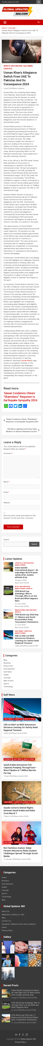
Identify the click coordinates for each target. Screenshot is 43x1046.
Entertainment (9, 669)
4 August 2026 (20, 580)
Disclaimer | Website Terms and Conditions (19, 924)
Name (7, 482)
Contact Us (6, 921)
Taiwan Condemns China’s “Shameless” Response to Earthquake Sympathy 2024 (20, 397)
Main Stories (20, 565)
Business (7, 663)
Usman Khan (26, 361)
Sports (7, 66)
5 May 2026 (19, 646)
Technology (8, 687)
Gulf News (28, 66)
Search (6, 539)
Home (4, 877)
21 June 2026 (20, 625)
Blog (17, 586)
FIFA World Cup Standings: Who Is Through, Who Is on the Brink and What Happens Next (26, 596)
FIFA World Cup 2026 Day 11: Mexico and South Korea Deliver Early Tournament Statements (26, 618)
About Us (5, 911)
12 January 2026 (10, 859)
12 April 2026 (8, 776)
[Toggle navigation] (5, 22)
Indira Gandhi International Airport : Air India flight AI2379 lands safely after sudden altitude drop (26, 573)
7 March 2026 (9, 816)
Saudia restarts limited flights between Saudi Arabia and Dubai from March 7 (19, 810)
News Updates (18, 88)
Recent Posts (10, 985)
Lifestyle (8, 69)
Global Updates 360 (28, 1039)
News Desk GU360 (22, 583)
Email (6, 492)
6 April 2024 (8, 88)
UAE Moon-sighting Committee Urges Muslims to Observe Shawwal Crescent (21, 430)
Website (7, 503)
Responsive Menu (38, 2)
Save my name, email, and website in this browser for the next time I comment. (20, 516)
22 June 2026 (20, 604)
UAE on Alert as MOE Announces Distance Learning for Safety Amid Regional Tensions (27, 639)
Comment (8, 453)
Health (6, 675)
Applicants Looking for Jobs (13, 914)
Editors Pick (16, 66)
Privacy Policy (7, 930)
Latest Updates (13, 558)
